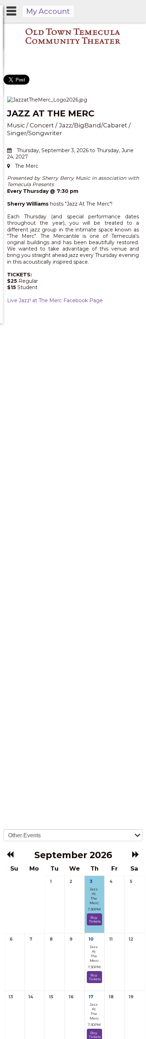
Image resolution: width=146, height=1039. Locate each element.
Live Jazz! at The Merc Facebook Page (55, 300)
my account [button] (48, 11)
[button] (10, 854)
